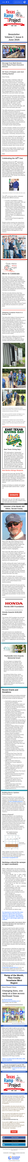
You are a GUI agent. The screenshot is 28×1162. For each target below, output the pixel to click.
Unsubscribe (5, 1152)
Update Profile (12, 1152)
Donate (14, 1131)
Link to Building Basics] (15, 801)
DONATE (14, 495)
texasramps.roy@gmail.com (10, 857)
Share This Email (14, 1137)
